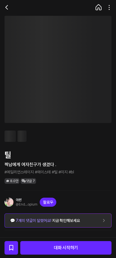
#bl (71, 172)
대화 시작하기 (66, 247)
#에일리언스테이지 (19, 172)
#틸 (54, 172)
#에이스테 (43, 172)
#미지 (63, 172)
